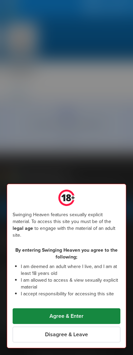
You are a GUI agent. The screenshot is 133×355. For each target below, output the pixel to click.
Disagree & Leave (66, 334)
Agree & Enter (66, 316)
